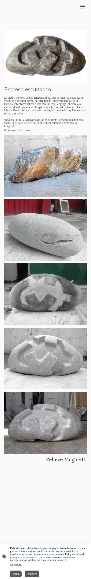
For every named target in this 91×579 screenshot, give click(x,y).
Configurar (16, 564)
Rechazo (32, 573)
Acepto (16, 573)
